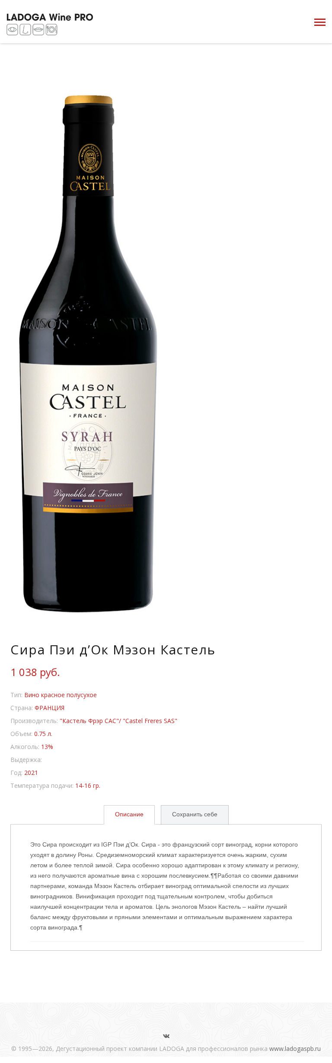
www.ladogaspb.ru (295, 1048)
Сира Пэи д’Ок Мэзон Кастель (113, 649)
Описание (129, 814)
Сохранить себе (194, 814)
